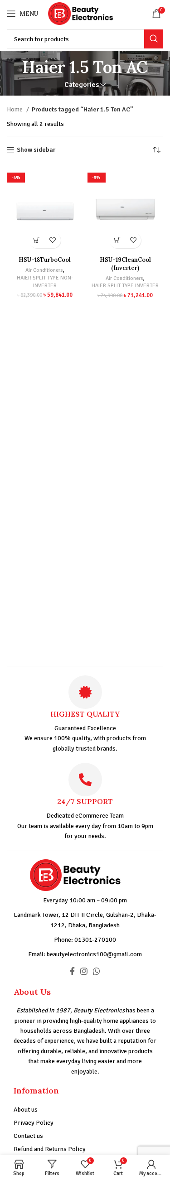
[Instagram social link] (84, 971)
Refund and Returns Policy (50, 1149)
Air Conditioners (44, 270)
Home (15, 109)
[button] (37, 240)
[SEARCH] (153, 38)
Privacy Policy (33, 1123)
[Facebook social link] (72, 971)
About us (26, 1109)
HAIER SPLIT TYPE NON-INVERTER (45, 282)
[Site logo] (87, 13)
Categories (81, 85)
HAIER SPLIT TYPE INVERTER (125, 285)
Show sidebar (36, 150)
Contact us (28, 1136)
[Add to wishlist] (53, 240)
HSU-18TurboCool (45, 259)
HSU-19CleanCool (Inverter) (125, 263)
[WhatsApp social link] (96, 971)
